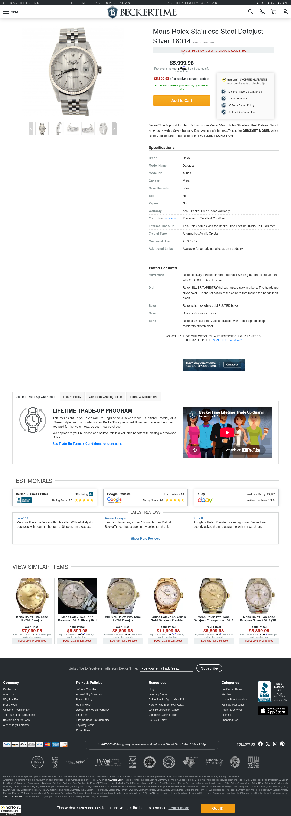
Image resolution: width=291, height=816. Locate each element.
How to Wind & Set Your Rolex (166, 704)
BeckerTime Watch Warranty (92, 709)
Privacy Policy (84, 699)
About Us (8, 694)
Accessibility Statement (89, 694)
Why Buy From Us (13, 699)
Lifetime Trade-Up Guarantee (93, 719)
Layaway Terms (85, 725)
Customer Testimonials (16, 709)
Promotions (83, 730)
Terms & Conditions (87, 689)
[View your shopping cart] (273, 11)
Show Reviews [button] (145, 538)
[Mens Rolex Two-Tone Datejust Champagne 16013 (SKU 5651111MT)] (213, 596)
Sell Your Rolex (158, 719)
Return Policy (84, 704)
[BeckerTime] (142, 12)
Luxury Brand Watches (235, 699)
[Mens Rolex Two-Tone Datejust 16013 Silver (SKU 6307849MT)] (77, 596)
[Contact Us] (214, 364)
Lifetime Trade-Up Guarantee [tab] (35, 396)
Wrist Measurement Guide (164, 709)
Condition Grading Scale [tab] (105, 396)
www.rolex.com (115, 779)
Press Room (10, 704)
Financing (82, 714)
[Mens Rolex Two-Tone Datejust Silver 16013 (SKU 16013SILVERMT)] (259, 596)
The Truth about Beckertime (19, 714)
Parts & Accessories (233, 704)
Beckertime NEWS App (16, 719)
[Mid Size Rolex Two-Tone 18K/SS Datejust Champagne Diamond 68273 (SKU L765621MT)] (122, 596)
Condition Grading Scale (163, 714)
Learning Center (158, 694)
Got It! (217, 808)
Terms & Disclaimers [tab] (143, 396)
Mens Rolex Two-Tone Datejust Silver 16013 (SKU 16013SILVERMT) (259, 620)
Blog (151, 689)
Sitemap (226, 714)
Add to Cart (181, 100)
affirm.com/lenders (12, 796)
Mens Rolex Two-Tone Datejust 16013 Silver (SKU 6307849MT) (77, 620)
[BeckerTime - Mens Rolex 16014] (72, 71)
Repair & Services (232, 709)
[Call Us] (262, 11)
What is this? (172, 218)
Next (115, 125)
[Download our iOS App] (273, 710)
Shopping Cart (230, 719)
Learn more (179, 807)
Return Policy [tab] (72, 396)
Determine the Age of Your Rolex (168, 699)
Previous (30, 125)
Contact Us (9, 689)
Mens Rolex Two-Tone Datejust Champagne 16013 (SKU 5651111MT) (213, 620)
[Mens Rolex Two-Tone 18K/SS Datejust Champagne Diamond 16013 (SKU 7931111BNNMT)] (31, 596)
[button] (10, 810)
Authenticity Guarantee (16, 725)
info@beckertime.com (136, 744)
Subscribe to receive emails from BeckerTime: (103, 668)
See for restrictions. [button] (87, 443)
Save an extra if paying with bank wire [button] (182, 87)
